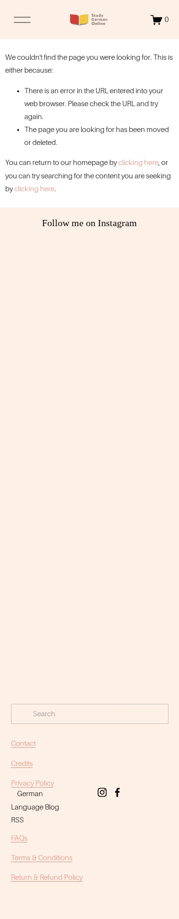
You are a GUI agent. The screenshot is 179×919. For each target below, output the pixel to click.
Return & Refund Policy (47, 877)
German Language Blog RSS (35, 806)
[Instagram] (102, 792)
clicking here (138, 162)
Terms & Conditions (42, 858)
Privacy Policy (32, 783)
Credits (22, 763)
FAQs (19, 838)
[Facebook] (117, 792)
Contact (23, 743)
